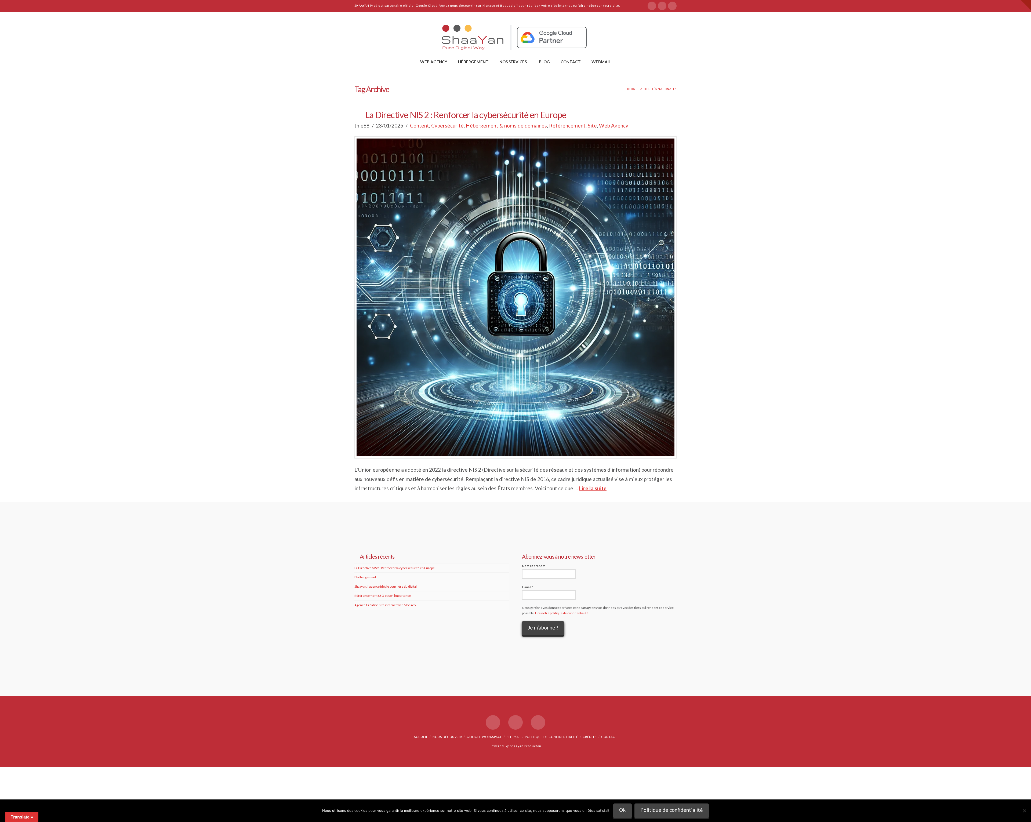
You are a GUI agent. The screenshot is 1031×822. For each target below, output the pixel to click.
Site (592, 125)
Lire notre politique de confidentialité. (562, 613)
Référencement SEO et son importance (382, 596)
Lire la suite (593, 488)
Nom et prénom (533, 566)
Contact (609, 737)
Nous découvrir (447, 737)
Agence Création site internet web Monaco (385, 605)
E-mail (527, 587)
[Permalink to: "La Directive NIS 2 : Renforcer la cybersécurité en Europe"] (515, 297)
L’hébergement (365, 577)
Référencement (567, 125)
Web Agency (613, 125)
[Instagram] (672, 6)
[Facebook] (652, 6)
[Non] (1024, 810)
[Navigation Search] (515, 71)
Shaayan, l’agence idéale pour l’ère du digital (385, 586)
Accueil (421, 737)
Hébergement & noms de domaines (506, 125)
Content (419, 125)
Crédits (590, 737)
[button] (1026, 5)
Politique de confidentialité (551, 737)
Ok (622, 810)
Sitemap (514, 737)
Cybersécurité (447, 125)
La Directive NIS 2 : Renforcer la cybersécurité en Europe (466, 115)
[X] (662, 6)
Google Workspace (484, 737)
